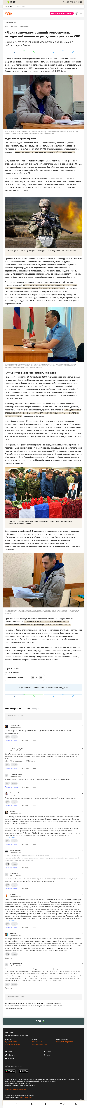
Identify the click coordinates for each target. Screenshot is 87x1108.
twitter (48, 1052)
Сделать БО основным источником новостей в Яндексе (43, 687)
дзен (48, 1055)
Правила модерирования (13, 1008)
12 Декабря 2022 (10, 23)
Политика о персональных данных (15, 1089)
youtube (11, 1058)
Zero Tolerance (15, 725)
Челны (7, 6)
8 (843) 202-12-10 (11, 1042)
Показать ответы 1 (12, 768)
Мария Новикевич (12, 669)
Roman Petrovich (15, 850)
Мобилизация (25, 26)
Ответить (25, 741)
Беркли (12, 811)
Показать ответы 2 (12, 741)
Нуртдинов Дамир (16, 793)
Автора (35, 709)
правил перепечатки (26, 1097)
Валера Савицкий (16, 964)
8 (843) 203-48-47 (37, 1042)
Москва (18, 6)
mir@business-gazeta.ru (39, 1044)
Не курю (13, 933)
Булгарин (13, 894)
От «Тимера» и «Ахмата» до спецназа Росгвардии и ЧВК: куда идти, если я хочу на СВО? (41, 251)
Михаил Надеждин (16, 749)
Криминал (14, 26)
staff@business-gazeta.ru (65, 1042)
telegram (11, 1055)
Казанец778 (14, 873)
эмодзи (14, 737)
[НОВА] (61, 13)
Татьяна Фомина (16, 774)
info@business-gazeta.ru (13, 1044)
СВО (7, 26)
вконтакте (12, 1052)
